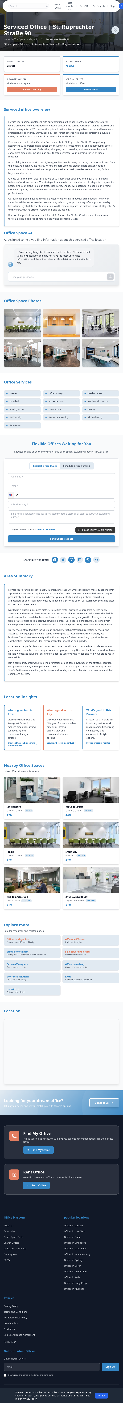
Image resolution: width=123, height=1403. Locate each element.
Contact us (102, 1103)
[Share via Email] (96, 560)
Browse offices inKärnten (98, 743)
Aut (79, 44)
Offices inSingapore (75, 1242)
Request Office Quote (45, 465)
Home (7, 39)
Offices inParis (72, 1277)
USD (85, 6)
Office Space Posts (13, 1237)
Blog (112, 6)
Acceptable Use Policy (15, 1317)
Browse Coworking (32, 89)
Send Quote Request (61, 538)
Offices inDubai (72, 1237)
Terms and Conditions (15, 1311)
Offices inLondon (73, 1225)
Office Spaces (19, 39)
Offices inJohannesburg (77, 1254)
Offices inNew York (74, 1231)
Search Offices (11, 1242)
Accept (101, 1395)
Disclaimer (9, 1329)
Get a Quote (57, 6)
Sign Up (110, 1367)
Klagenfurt (34, 39)
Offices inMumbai (74, 1288)
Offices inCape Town (75, 1248)
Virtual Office (74, 79)
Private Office (74, 61)
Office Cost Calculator (15, 1248)
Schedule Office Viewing (76, 465)
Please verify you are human (97, 529)
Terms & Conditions (46, 529)
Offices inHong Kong (75, 1283)
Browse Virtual (91, 89)
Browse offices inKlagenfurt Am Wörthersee (21, 744)
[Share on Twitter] (63, 560)
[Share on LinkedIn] (80, 560)
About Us (9, 1225)
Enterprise (9, 1231)
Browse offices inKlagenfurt (60, 743)
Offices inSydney (73, 1260)
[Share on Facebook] (55, 560)
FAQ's (7, 1260)
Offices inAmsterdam (75, 1271)
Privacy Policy (11, 1306)
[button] (11, 495)
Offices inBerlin (72, 1265)
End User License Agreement (19, 1334)
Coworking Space (17, 79)
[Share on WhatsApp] (88, 560)
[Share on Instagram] (71, 560)
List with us (70, 6)
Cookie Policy (11, 1323)
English (101, 6)
